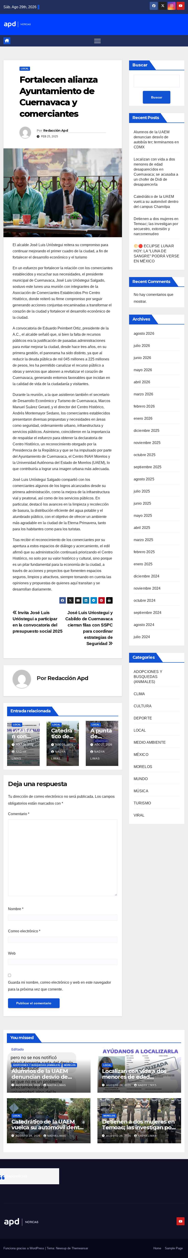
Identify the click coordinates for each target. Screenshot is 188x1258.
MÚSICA (141, 791)
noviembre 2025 (147, 443)
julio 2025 (142, 491)
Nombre (15, 909)
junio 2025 (142, 503)
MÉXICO (141, 755)
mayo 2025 (143, 515)
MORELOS (143, 767)
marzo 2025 (143, 540)
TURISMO (142, 803)
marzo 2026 (143, 394)
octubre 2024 (144, 600)
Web (12, 953)
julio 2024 (142, 637)
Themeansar (80, 1248)
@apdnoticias (16, 1176)
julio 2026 (142, 346)
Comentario (18, 814)
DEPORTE (143, 718)
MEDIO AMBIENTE (150, 742)
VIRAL (139, 815)
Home (157, 1248)
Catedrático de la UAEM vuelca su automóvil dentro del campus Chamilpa (156, 202)
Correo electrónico (24, 931)
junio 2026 (142, 358)
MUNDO (141, 779)
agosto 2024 (144, 625)
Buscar (140, 65)
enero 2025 (143, 564)
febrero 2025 (144, 552)
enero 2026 (143, 418)
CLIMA (139, 694)
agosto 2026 (144, 333)
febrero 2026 (144, 406)
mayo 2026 (143, 370)
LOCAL (25, 68)
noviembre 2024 (147, 588)
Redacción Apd (55, 130)
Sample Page (174, 1248)
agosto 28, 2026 (119, 1085)
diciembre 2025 (147, 431)
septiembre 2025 (148, 467)
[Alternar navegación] (97, 41)
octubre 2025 (144, 455)
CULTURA (143, 706)
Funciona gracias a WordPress (24, 1248)
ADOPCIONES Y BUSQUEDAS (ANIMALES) (148, 677)
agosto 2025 (144, 479)
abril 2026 (142, 382)
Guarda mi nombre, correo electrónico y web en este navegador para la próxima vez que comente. (59, 985)
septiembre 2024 (148, 613)
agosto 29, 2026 (28, 1085)
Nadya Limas (56, 1085)
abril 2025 (142, 528)
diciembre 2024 (147, 576)
